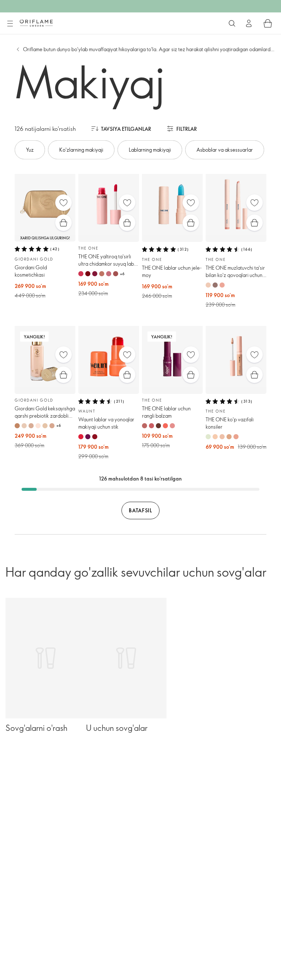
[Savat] (268, 23)
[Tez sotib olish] (63, 223)
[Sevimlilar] (63, 202)
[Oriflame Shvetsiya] (36, 23)
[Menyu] (9, 23)
